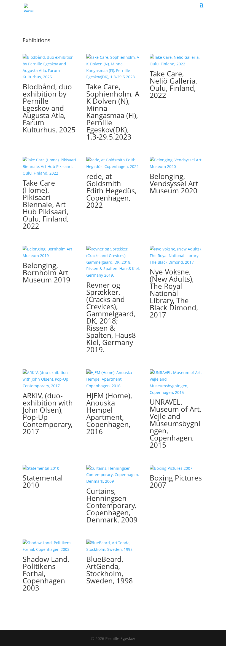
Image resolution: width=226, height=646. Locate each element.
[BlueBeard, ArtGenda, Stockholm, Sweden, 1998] (113, 546)
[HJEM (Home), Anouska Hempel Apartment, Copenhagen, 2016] (113, 379)
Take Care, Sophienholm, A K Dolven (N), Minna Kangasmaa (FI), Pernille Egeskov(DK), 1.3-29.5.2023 (112, 112)
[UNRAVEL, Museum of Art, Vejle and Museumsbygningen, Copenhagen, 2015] (176, 382)
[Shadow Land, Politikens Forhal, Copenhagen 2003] (49, 546)
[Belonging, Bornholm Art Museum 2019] (49, 252)
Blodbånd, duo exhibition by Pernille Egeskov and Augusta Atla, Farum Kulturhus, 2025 (49, 108)
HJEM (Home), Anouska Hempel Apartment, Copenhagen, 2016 (109, 413)
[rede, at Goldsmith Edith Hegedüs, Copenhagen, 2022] (113, 163)
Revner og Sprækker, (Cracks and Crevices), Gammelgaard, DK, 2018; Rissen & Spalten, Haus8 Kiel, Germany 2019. (111, 317)
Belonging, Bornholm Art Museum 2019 (46, 272)
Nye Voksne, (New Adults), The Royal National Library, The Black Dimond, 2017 (174, 293)
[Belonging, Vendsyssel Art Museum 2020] (176, 163)
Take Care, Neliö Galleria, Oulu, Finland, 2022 (173, 84)
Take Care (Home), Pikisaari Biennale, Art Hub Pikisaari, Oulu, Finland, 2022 (46, 204)
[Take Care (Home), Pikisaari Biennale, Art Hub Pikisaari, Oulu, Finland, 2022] (49, 166)
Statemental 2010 (43, 481)
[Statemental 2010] (49, 468)
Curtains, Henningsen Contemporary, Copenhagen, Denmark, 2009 (112, 505)
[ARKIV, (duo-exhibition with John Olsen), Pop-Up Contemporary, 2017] (49, 379)
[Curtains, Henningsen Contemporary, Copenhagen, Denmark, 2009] (113, 475)
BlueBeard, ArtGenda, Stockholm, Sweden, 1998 (109, 570)
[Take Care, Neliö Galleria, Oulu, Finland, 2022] (176, 60)
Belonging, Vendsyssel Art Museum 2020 (174, 183)
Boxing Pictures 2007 (176, 481)
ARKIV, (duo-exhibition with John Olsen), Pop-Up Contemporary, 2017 (48, 413)
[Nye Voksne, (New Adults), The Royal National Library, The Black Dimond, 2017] (176, 255)
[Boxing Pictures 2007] (176, 468)
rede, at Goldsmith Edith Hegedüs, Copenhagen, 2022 (111, 190)
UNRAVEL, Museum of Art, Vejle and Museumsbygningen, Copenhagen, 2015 (175, 423)
